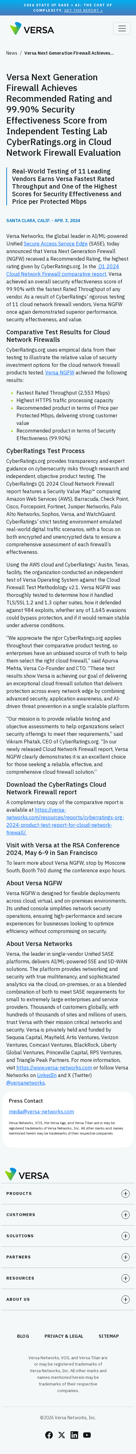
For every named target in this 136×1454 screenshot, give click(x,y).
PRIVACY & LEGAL (64, 1336)
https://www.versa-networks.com (54, 1067)
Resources (20, 1278)
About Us (18, 1299)
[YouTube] (87, 1435)
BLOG (23, 1336)
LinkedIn (47, 1075)
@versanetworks (25, 1083)
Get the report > (83, 10)
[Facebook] (49, 1435)
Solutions (20, 1236)
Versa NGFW (59, 372)
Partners (18, 1257)
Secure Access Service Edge (56, 243)
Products (19, 1193)
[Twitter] (61, 1435)
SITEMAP (109, 1336)
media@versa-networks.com (41, 1111)
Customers (20, 1214)
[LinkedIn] (74, 1435)
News (11, 53)
